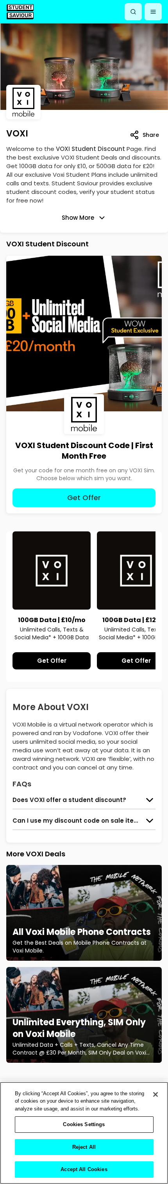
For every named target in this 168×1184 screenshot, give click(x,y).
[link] (20, 11)
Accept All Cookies (84, 1169)
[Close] (155, 1094)
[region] (84, 1133)
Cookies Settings (84, 1124)
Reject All (84, 1147)
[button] (153, 11)
